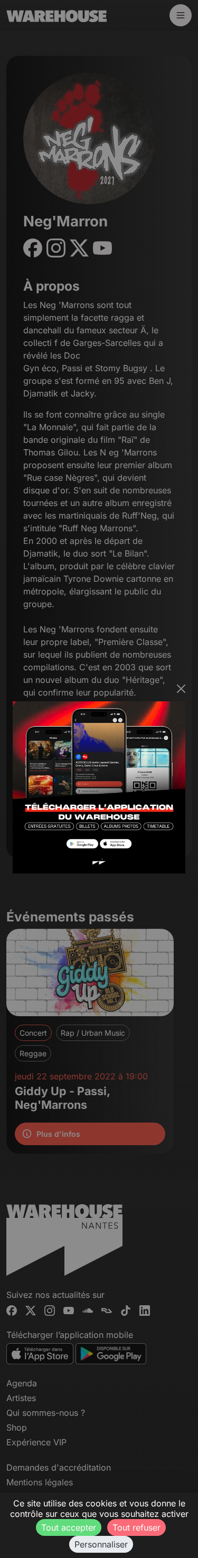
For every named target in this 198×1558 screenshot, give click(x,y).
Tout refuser (136, 1527)
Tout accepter (68, 1527)
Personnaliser (101, 1544)
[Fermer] (181, 688)
